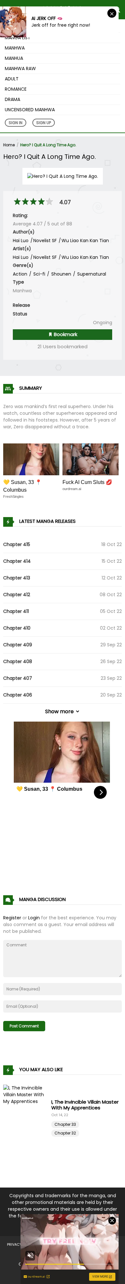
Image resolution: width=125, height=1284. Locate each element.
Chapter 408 (17, 661)
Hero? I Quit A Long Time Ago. (48, 145)
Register (12, 918)
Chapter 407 (17, 678)
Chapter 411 (16, 611)
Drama (12, 99)
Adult (12, 79)
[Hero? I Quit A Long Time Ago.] (62, 176)
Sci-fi (38, 274)
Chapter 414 (17, 561)
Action (20, 274)
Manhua (14, 58)
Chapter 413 (16, 578)
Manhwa (15, 48)
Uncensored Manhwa (30, 109)
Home (9, 145)
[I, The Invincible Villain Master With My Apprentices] (27, 1117)
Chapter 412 (16, 594)
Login (34, 918)
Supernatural (91, 274)
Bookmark (65, 334)
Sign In (15, 122)
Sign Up (43, 122)
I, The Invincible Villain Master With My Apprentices (85, 1104)
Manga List (17, 37)
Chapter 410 (16, 628)
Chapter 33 (65, 1124)
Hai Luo (21, 240)
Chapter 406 (17, 695)
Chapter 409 (17, 645)
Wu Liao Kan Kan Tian (85, 240)
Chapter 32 (65, 1133)
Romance (16, 89)
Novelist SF (45, 240)
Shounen (60, 274)
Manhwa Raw (20, 68)
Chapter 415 (16, 544)
